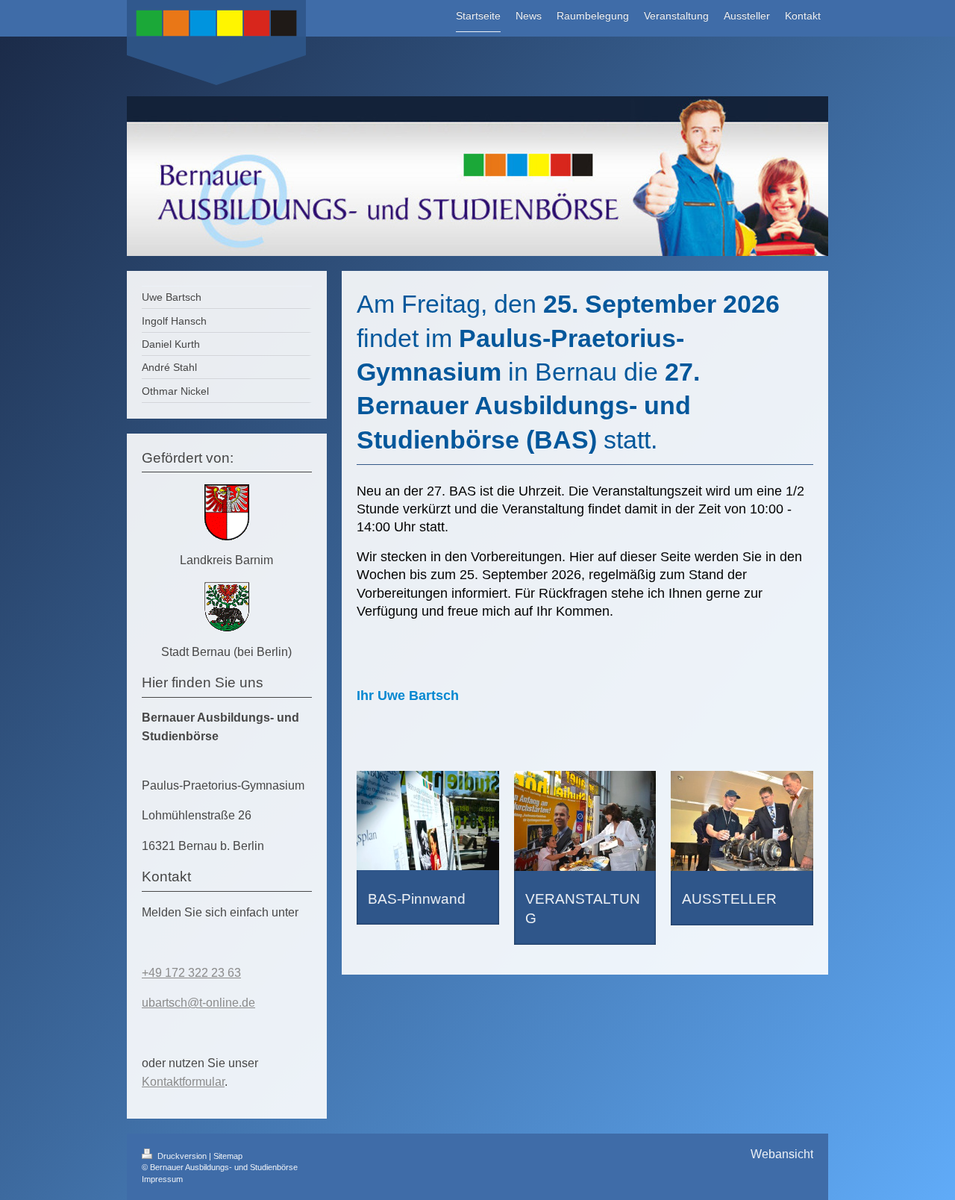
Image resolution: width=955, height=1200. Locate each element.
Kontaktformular (183, 1081)
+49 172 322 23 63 (191, 972)
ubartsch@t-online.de (198, 1002)
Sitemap (227, 1155)
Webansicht (782, 1154)
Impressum (162, 1179)
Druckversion (182, 1155)
